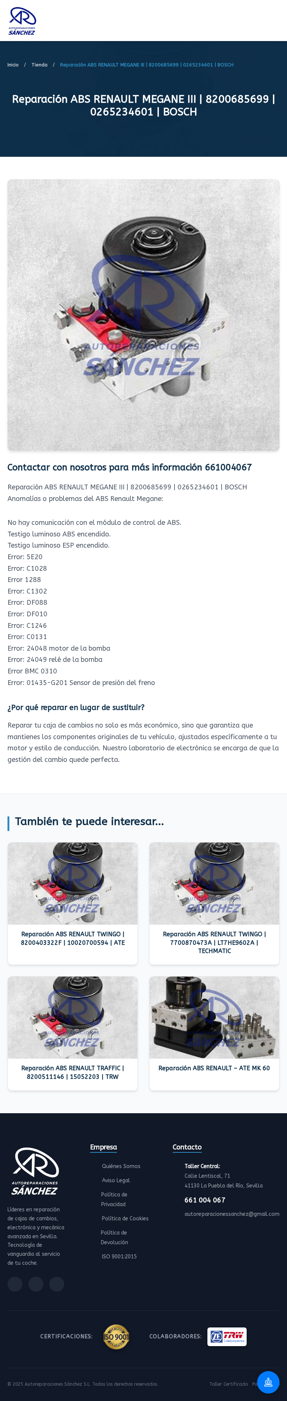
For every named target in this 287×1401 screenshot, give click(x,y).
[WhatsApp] (56, 1284)
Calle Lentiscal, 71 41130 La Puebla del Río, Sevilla (224, 1176)
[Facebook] (14, 1284)
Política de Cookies (125, 1218)
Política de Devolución (114, 1238)
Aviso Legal (116, 1180)
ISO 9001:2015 (119, 1257)
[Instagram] (35, 1284)
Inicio (13, 65)
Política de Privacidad (114, 1200)
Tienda (39, 65)
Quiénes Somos (121, 1166)
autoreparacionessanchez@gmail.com (232, 1214)
